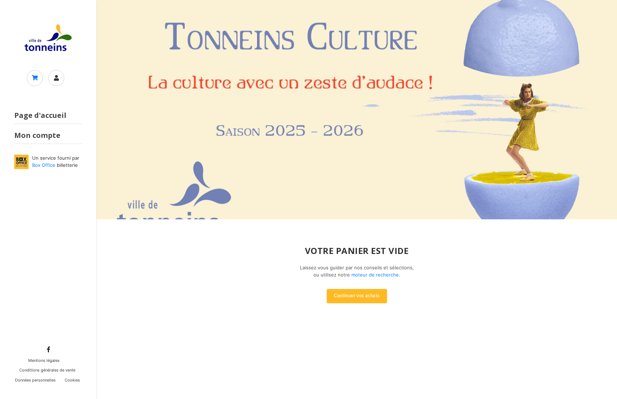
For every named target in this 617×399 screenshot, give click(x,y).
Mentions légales (44, 360)
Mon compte (37, 135)
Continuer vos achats (357, 296)
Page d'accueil (40, 115)
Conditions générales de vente (47, 370)
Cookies (72, 380)
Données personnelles (35, 380)
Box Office (43, 165)
